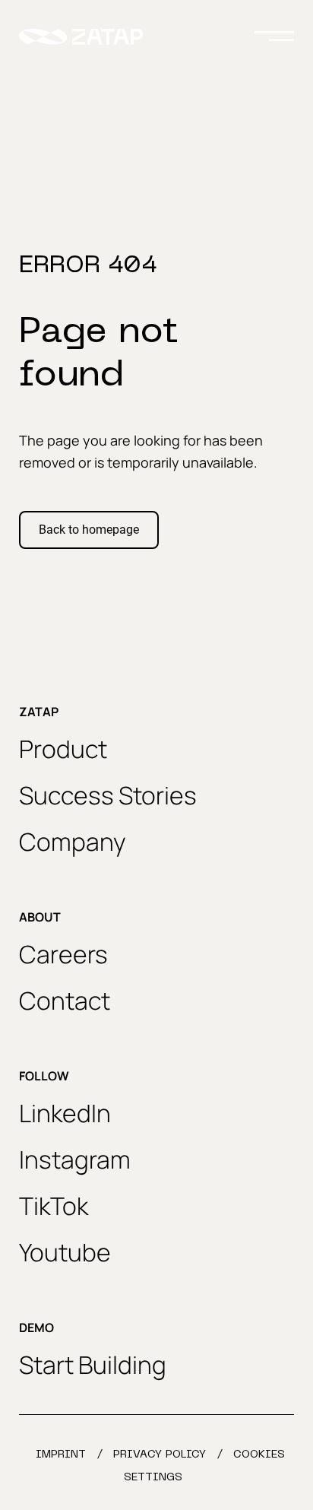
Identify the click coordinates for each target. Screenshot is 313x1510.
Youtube (65, 1252)
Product (63, 749)
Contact (64, 1000)
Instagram (75, 1159)
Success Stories (108, 795)
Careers (63, 954)
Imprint (61, 1455)
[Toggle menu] (274, 36)
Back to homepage (89, 529)
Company (72, 841)
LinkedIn (65, 1113)
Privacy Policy (159, 1455)
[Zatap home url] (81, 37)
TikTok (53, 1206)
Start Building (92, 1365)
